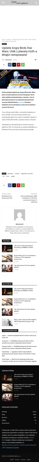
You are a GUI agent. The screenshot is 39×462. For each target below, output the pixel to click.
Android (17, 173)
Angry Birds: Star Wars (27, 173)
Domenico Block (6, 346)
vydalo (20, 102)
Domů (3, 39)
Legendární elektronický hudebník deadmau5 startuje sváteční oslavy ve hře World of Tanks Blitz (18, 354)
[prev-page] (3, 275)
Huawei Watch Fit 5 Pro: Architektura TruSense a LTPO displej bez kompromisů (25, 257)
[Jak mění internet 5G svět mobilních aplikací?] (7, 268)
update (13, 176)
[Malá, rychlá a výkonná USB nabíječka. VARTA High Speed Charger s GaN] (7, 322)
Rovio (7, 176)
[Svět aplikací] (19, 2)
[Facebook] (10, 65)
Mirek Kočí (9, 60)
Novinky (8, 39)
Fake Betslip (5, 352)
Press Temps (5, 359)
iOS (3, 176)
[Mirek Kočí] (3, 60)
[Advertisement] (19, 21)
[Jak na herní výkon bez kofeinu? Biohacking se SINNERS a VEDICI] (7, 248)
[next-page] (6, 275)
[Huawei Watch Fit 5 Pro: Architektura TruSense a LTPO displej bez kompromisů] (7, 258)
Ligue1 (4, 335)
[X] (14, 65)
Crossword (5, 341)
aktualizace (10, 173)
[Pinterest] (18, 65)
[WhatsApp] (23, 65)
